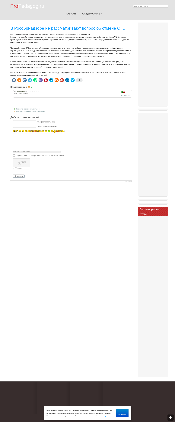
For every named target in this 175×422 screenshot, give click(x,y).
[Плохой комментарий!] (124, 92)
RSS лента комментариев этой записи (31, 112)
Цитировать (126, 96)
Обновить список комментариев (28, 109)
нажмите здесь (103, 416)
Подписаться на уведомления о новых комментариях (40, 155)
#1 (15, 92)
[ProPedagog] (28, 10)
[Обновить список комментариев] (32, 87)
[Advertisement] (153, 65)
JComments (128, 181)
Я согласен (122, 413)
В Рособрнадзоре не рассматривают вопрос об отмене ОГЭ (68, 28)
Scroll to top (170, 417)
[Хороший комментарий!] (122, 92)
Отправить (19, 176)
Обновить (18, 168)
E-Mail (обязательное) (47, 126)
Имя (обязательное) (46, 122)
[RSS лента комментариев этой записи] (29, 87)
